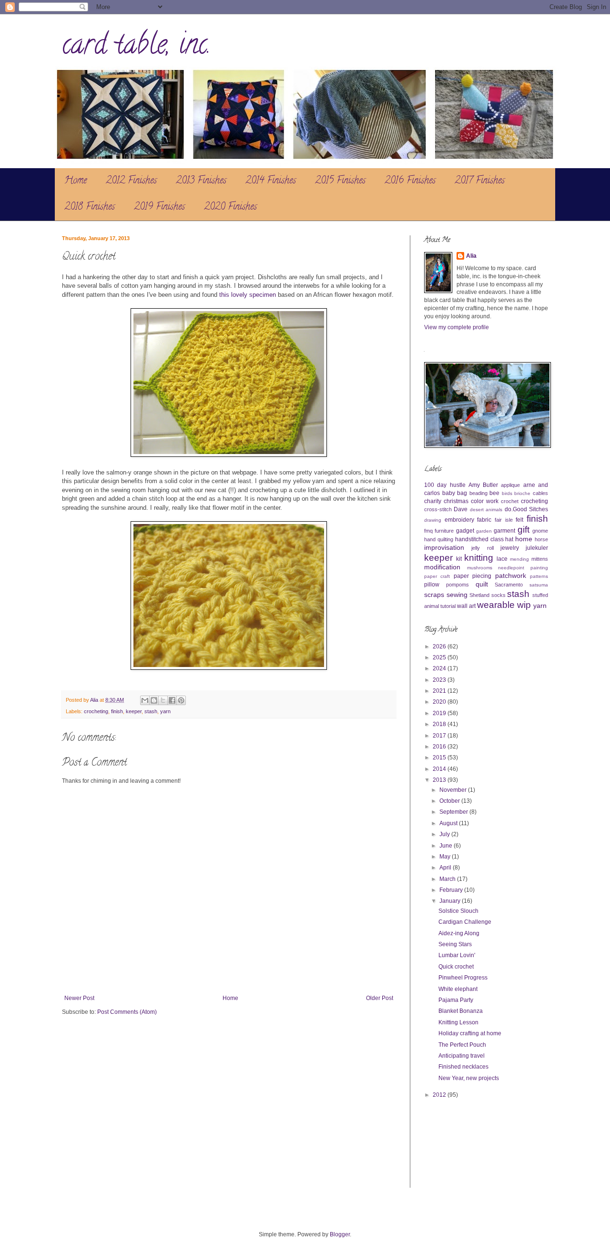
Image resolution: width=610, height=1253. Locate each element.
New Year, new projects (468, 1078)
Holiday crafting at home (469, 1033)
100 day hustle (445, 485)
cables (540, 493)
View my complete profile (456, 327)
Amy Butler (483, 485)
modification (442, 567)
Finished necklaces (463, 1066)
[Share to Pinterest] (181, 700)
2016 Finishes (410, 181)
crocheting (96, 711)
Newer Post (79, 998)
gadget (465, 530)
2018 (440, 724)
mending (519, 559)
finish (117, 711)
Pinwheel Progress (463, 977)
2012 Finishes (131, 181)
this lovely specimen (247, 294)
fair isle (504, 520)
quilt (482, 584)
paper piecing (472, 576)
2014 (440, 769)
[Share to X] (163, 700)
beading (478, 493)
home (523, 539)
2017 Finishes (480, 181)
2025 (440, 657)
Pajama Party (455, 1000)
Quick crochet (456, 966)
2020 (440, 701)
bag (462, 493)
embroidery (459, 519)
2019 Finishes (159, 207)
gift (523, 530)
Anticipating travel (461, 1055)
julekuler (537, 548)
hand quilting (438, 539)
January (450, 901)
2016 (440, 746)
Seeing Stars (455, 944)
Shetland (479, 595)
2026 (440, 646)
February (451, 890)
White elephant (458, 989)
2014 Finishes (270, 181)
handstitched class (479, 539)
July (445, 834)
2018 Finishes (89, 207)
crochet (509, 501)
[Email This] (145, 700)
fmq (428, 531)
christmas (456, 501)
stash (150, 711)
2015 (440, 757)
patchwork (510, 575)
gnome (540, 531)
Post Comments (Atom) (127, 1012)
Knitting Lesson (458, 1022)
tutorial (448, 606)
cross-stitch (438, 509)
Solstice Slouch (458, 911)
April (446, 867)
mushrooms (479, 567)
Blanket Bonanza (460, 1011)
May (445, 856)
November (453, 790)
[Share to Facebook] (172, 700)
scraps (434, 594)
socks (498, 595)
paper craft (437, 576)
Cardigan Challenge (464, 922)
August (449, 823)
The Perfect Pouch (462, 1044)
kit (459, 559)
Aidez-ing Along (458, 933)
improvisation (444, 547)
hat (509, 539)
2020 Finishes (230, 207)
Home (75, 181)
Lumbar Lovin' (456, 955)
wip (524, 605)
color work (484, 501)
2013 (440, 780)
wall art (466, 606)
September (454, 811)
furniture (444, 531)
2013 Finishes (201, 181)
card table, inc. (136, 47)
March (448, 879)
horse (541, 539)
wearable (496, 605)
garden (484, 531)
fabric (484, 519)
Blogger (340, 1234)
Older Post (379, 998)
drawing (432, 520)
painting (539, 567)
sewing (457, 594)
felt (519, 519)
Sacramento (509, 584)
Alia (471, 256)
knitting (478, 558)
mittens (539, 559)
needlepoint (511, 567)
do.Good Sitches (526, 509)
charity (432, 501)
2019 (440, 713)
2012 (440, 1094)
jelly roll (482, 548)
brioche (522, 493)
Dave (461, 509)
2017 (440, 735)
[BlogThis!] (154, 700)
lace (502, 559)
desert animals (486, 509)
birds (507, 493)
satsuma (538, 584)
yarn (165, 711)
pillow (431, 584)
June (446, 845)
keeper (134, 711)
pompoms (457, 584)
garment (504, 530)
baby (448, 493)
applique (510, 485)
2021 (440, 690)
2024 (440, 668)
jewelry (509, 548)
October (450, 801)
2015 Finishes (340, 181)
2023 (440, 680)
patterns (539, 576)
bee (494, 493)
